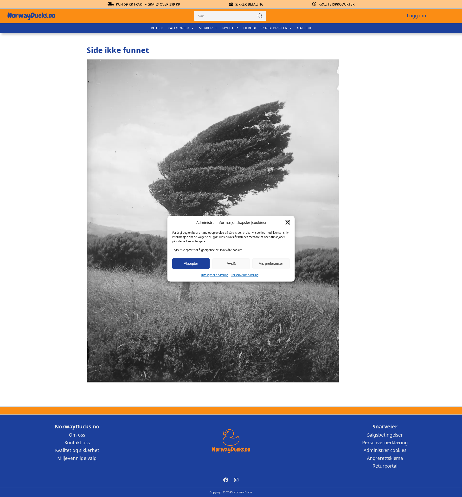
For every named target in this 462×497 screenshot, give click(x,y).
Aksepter (191, 263)
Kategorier (178, 28)
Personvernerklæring (244, 275)
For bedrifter (274, 28)
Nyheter (230, 28)
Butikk (157, 28)
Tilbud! (249, 28)
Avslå (231, 263)
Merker (206, 28)
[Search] (260, 16)
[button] (287, 222)
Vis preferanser (271, 263)
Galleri (304, 28)
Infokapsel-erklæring (214, 275)
